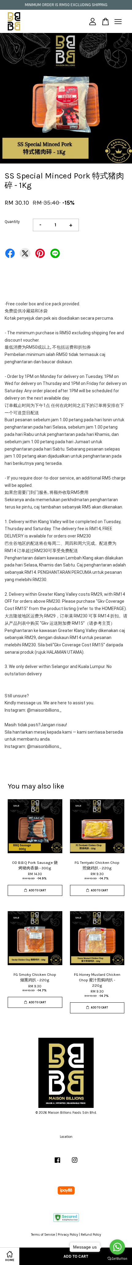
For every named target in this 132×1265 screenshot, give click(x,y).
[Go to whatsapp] (117, 1247)
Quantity (12, 221)
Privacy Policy (68, 1235)
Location (66, 1137)
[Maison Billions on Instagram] (74, 1163)
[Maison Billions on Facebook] (57, 1163)
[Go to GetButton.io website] (117, 1259)
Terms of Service (43, 1235)
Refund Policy (91, 1235)
